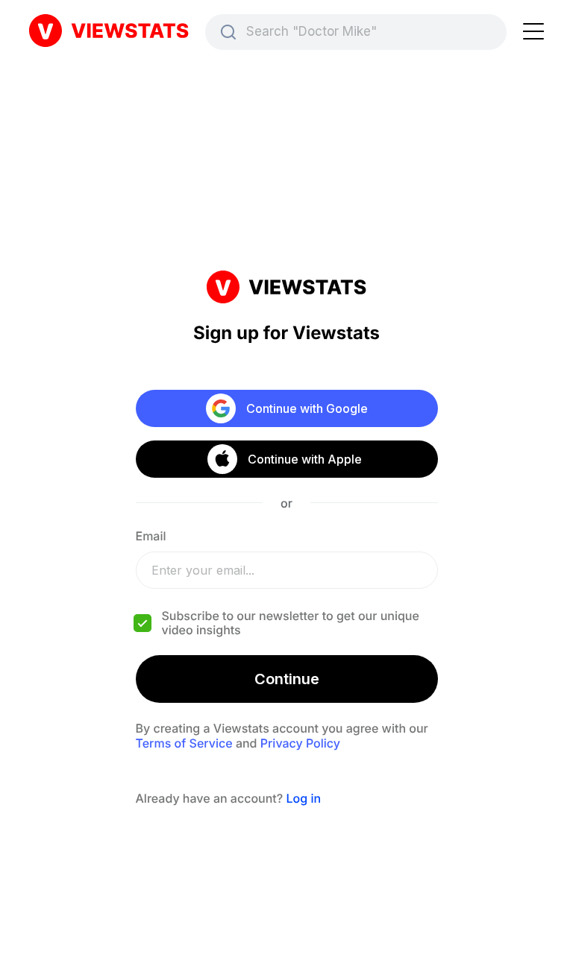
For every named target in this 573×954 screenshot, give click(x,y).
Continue (286, 679)
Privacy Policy (300, 743)
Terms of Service (184, 743)
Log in (303, 798)
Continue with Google (307, 408)
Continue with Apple (304, 459)
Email (151, 535)
